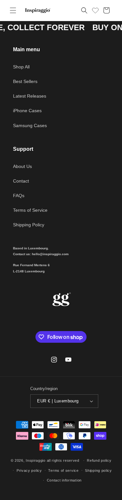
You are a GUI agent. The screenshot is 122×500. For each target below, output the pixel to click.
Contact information (64, 480)
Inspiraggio (36, 460)
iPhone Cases (27, 110)
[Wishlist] (95, 9)
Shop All (21, 66)
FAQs (18, 195)
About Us (22, 166)
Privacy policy (29, 470)
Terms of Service (30, 210)
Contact (21, 181)
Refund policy (99, 460)
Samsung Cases (30, 125)
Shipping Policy (28, 224)
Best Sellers (25, 81)
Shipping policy (98, 470)
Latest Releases (29, 96)
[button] (13, 10)
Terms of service (63, 470)
